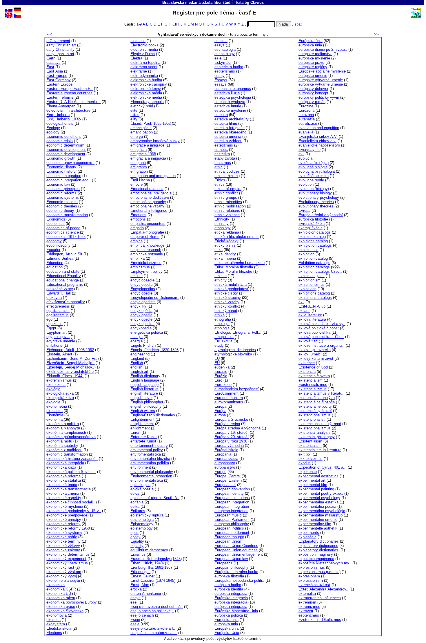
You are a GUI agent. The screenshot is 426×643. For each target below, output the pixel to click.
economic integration (63, 176)
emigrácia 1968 (143, 154)
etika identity (225, 254)
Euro (218, 380)
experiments (308, 532)
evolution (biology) (313, 189)
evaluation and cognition (318, 128)
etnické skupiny (227, 297)
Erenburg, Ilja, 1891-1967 (151, 567)
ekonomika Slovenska (64, 611)
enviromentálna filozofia (150, 458)
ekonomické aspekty (63, 498)
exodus (304, 463)
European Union (227, 541)
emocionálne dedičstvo (149, 197)
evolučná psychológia (316, 171)
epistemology (141, 528)
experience (307, 471)
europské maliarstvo (315, 54)
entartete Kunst (143, 441)
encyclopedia (141, 284)
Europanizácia (226, 458)
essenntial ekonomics (232, 88)
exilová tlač (308, 341)
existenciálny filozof (315, 411)
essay (219, 75)
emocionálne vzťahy (147, 206)
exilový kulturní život (315, 358)
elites (134, 115)
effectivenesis (58, 306)
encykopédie (141, 328)
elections (137, 41)
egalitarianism (58, 310)
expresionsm (309, 576)
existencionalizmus (314, 428)
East (50, 67)
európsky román (311, 102)
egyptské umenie (60, 341)
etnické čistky (226, 293)
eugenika (222, 367)
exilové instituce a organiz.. (321, 345)
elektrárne (138, 71)
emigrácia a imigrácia (148, 158)
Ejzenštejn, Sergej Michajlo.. (70, 363)
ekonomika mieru (60, 598)
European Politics (229, 528)
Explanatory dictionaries (318, 541)
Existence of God (313, 367)
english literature (144, 393)
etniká (219, 315)
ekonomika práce (60, 606)
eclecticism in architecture (68, 110)
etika (218, 250)
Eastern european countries (69, 93)
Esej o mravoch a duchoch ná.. (156, 606)
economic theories (61, 206)
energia (136, 337)
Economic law (58, 184)
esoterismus (224, 71)
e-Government (58, 41)
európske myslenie (314, 58)
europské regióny (312, 67)
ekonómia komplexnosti (66, 432)
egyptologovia (58, 337)
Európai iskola (226, 450)
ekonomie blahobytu (63, 580)
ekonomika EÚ (58, 593)
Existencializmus (312, 384)
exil (301, 302)
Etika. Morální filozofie (233, 271)
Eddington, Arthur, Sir (64, 254)
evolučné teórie (311, 180)
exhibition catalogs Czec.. (320, 271)
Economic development (66, 149)
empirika (137, 258)
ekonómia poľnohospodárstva (71, 437)
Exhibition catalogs (314, 263)
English (136, 363)
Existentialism (310, 441)
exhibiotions (308, 250)
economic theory (60, 210)
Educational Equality (63, 276)
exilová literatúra (312, 319)
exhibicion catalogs (314, 232)
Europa (220, 406)
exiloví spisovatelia (314, 350)
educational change (62, 280)
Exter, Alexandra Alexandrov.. (323, 589)
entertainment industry (149, 445)
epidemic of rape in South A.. (154, 498)
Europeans (223, 563)
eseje (134, 624)
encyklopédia (141, 310)
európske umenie (312, 75)
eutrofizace (307, 123)
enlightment (140, 428)
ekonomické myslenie (64, 506)
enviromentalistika (145, 454)
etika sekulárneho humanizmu (239, 263)
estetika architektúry (231, 119)
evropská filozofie (313, 219)
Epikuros (137, 511)
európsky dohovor (313, 88)
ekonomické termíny (63, 541)
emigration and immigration (153, 176)
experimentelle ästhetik (317, 528)
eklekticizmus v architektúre (70, 371)
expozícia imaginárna (316, 559)
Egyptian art (56, 332)
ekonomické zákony (63, 550)
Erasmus (137, 554)
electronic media (144, 49)
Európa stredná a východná (237, 428)
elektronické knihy (145, 88)
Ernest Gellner (142, 576)
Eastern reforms (59, 97)
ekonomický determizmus (68, 554)
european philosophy (231, 524)
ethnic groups (225, 197)
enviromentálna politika (149, 463)
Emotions (138, 215)
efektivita (54, 297)
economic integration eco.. (68, 180)
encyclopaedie (142, 280)
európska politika (228, 615)
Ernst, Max (139, 585)
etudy (219, 345)
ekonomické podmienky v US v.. (73, 511)
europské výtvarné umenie (320, 80)
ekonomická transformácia (68, 489)
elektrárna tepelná (145, 62)
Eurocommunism (228, 397)
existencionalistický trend (319, 424)
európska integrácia (230, 602)
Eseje (135, 619)
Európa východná (229, 445)
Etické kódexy (226, 241)
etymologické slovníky (233, 354)
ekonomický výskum (63, 572)
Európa (220, 411)
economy (54, 241)
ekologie (53, 402)
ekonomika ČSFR (61, 589)
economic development (65, 154)
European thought (229, 537)
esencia (220, 41)
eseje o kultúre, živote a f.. (152, 628)
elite (133, 110)
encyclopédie (141, 293)
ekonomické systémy (64, 532)
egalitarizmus (57, 315)
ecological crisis (59, 123)
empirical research (145, 250)
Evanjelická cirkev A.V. (318, 136)
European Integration (231, 502)
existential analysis (314, 432)
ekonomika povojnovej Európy (71, 602)
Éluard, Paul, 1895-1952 (150, 123)
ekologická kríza (60, 397)
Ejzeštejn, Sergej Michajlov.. (70, 367)
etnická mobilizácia (230, 284)
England (137, 358)
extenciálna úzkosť (314, 585)
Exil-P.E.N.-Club (311, 306)
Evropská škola (311, 223)
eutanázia (306, 119)
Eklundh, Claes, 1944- (64, 376)
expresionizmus (311, 567)
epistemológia (142, 519)
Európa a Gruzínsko (231, 419)
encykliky (138, 306)
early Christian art (61, 45)
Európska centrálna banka (236, 572)
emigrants (138, 167)
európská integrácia (230, 606)
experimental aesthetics (318, 476)
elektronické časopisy (148, 84)
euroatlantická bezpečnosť (236, 389)
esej (133, 602)
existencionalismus (314, 415)
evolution (306, 184)
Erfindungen (140, 572)
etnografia (222, 319)
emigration (139, 171)
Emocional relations (146, 189)
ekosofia (53, 619)
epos (134, 532)
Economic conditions (63, 136)
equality (136, 545)
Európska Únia (226, 633)
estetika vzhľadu (228, 141)
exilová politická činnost (318, 328)
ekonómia (54, 419)
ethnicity (221, 223)
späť (298, 24)
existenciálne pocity (315, 406)
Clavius (257, 2)
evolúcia (305, 158)
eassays (53, 62)
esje (217, 58)
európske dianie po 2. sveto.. (322, 49)
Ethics (219, 180)
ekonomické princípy (63, 519)
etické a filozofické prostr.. (236, 236)
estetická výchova (229, 102)
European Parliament (232, 519)
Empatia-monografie (147, 232)
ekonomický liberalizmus (67, 563)
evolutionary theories (315, 206)
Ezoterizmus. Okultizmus (319, 619)
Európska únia (310, 41)
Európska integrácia (231, 598)
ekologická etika (60, 393)
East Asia (54, 71)
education (54, 267)
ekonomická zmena (62, 493)
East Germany (58, 80)
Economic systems (62, 197)
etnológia (222, 328)
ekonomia (54, 411)
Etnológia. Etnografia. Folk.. (237, 332)
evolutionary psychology (318, 197)
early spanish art (60, 54)
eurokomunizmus (228, 402)
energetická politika (146, 332)
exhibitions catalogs (315, 297)
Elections (54, 633)
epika (134, 506)
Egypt (51, 328)
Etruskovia (223, 341)
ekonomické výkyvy (63, 545)
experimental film (312, 485)
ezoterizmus (308, 615)
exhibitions (307, 289)
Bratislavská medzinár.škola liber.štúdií (197, 2)
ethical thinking (227, 176)
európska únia (310, 45)
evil (301, 154)
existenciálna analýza (316, 397)
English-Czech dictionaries (152, 415)
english (136, 367)
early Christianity (60, 49)
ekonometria (56, 406)
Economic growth (60, 158)
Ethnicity (221, 219)
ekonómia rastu (59, 441)
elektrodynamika (144, 75)
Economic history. (61, 171)
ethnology (222, 228)
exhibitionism (309, 280)
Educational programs (64, 284)
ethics (219, 184)
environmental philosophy (151, 471)
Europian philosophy (231, 567)
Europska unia (226, 619)
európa (220, 415)
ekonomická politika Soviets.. (71, 471)
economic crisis (59, 141)
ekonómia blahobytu (63, 428)
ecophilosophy (58, 245)
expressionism (310, 580)
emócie (136, 184)
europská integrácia (230, 593)
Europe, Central (227, 476)
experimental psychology (319, 498)
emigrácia (138, 149)
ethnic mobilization (230, 206)
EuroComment (226, 393)
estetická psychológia (232, 97)
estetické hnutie (227, 106)
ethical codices (227, 171)
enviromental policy (146, 450)
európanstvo (224, 467)
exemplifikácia (310, 228)
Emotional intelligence (148, 210)
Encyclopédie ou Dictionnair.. (154, 297)
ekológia (53, 389)
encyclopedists (143, 302)
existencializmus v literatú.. (321, 393)
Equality (137, 541)
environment (140, 467)
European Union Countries (236, 545)
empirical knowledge (147, 245)
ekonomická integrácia (65, 463)
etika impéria (225, 258)
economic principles (63, 189)
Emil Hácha (140, 180)
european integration (231, 511)
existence (306, 363)
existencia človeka (314, 376)
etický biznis (225, 245)
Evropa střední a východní (320, 215)
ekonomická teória (61, 485)
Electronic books (144, 45)
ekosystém (55, 624)
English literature (144, 389)
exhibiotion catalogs (315, 245)
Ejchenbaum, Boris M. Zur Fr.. (71, 358)
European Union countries (236, 550)
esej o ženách (142, 615)
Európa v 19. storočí (231, 432)
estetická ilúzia (227, 93)
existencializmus (312, 389)
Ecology (53, 128)
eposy (135, 537)
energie (136, 341)
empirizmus (140, 267)
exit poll (305, 454)
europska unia (226, 624)
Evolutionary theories (316, 202)
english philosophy (145, 406)
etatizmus (222, 162)
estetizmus (223, 145)
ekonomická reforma (63, 476)
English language (144, 380)
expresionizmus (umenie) (319, 572)
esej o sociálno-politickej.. (152, 611)
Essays (220, 80)
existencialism (310, 380)
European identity (229, 493)
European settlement (231, 532)
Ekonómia (54, 415)
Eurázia (220, 376)
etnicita (220, 276)
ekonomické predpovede (66, 515)
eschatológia (225, 49)
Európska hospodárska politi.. (239, 580)
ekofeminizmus (59, 380)
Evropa (304, 210)
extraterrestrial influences (319, 598)
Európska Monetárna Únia (236, 611)
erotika (136, 589)
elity (133, 119)
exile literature (310, 315)
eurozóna (306, 115)
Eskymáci (222, 62)
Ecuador (53, 250)
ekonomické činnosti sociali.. (70, 502)
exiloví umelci (310, 354)
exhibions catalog (313, 241)
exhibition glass (311, 276)
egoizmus (54, 324)
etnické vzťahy (226, 302)
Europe (220, 471)
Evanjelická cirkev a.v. (317, 141)
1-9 (139, 24)
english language (144, 384)
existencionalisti (311, 419)
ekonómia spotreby (62, 445)
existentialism (310, 445)
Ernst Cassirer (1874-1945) (152, 580)
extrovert (305, 611)
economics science (62, 232)
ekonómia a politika (62, 424)
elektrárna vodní (143, 67)
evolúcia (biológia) (313, 162)
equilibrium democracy (149, 550)
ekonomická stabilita (63, 480)
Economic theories (62, 202)
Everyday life (309, 149)
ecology (52, 132)
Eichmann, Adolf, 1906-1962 (70, 350)
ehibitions (54, 345)
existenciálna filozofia (316, 402)
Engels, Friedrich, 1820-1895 (154, 350)
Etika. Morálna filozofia (233, 267)
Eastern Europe (59, 84)
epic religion (140, 485)
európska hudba (227, 585)
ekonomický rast (60, 567)
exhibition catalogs (314, 267)
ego (49, 319)
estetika (221, 115)
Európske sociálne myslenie (322, 71)
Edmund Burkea (59, 258)
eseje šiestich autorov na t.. (153, 633)
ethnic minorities (228, 202)
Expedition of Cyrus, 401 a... (322, 467)
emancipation (141, 132)
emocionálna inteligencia (151, 193)
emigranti (138, 162)
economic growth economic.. (70, 162)
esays (135, 598)
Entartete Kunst (143, 437)
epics (134, 493)
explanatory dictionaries (318, 545)
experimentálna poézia (317, 506)
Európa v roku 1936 (230, 441)
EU (217, 358)
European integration (231, 506)
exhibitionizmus (311, 284)
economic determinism (65, 145)
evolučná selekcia (313, 176)
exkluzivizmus (310, 458)
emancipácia (141, 128)
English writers (142, 411)
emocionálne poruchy (148, 202)
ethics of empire (227, 189)
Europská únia (226, 628)
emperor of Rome (144, 236)
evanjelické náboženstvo (319, 145)
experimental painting (316, 489)
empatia (137, 228)
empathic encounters (147, 223)
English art (139, 371)
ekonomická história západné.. (72, 458)
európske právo (311, 62)
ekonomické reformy (63, 524)
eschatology (224, 54)
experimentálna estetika (318, 502)
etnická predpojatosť (231, 289)
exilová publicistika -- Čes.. (321, 337)
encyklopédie (141, 319)
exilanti (304, 310)
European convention (232, 489)
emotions (138, 219)
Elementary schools (147, 102)
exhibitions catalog (314, 293)
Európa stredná (227, 424)
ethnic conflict (226, 193)
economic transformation (67, 215)
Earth (50, 58)
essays (220, 84)
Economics (55, 219)
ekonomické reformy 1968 (68, 528)
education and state (62, 271)
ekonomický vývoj (61, 576)
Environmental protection (151, 476)
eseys (219, 45)
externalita (307, 593)
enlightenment (142, 424)
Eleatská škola (58, 628)
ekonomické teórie (61, 537)
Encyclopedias (142, 289)
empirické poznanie (146, 254)
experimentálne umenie (317, 519)
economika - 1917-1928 (65, 236)
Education (54, 263)
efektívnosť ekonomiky (65, 302)
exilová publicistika (314, 332)
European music (228, 515)
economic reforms (61, 193)
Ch (174, 24)
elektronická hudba (146, 80)
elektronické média (146, 93)
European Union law (231, 559)
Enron (135, 432)
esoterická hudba (228, 67)
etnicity (220, 280)
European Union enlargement (238, 554)
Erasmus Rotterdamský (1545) (156, 559)
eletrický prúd (141, 106)
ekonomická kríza (61, 467)
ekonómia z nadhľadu (64, 450)
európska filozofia (229, 576)
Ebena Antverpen (60, 106)
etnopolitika (224, 337)
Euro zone (223, 384)
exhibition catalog (313, 258)
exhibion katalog (312, 236)
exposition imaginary (315, 554)
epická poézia (142, 489)
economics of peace (63, 228)
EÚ (217, 363)
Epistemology (141, 524)
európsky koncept (313, 93)
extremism (307, 602)
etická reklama (226, 232)
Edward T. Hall (58, 293)
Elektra (136, 58)
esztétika (222, 154)
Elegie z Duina (142, 54)
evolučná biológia (312, 167)
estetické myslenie (230, 110)
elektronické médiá (146, 97)
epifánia (136, 502)
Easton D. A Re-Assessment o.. (73, 102)
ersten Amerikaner (145, 593)
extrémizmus (309, 606)
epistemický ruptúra (146, 515)
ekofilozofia (55, 384)
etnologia (222, 324)
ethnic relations (227, 210)
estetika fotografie (229, 128)
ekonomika (55, 585)
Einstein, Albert (59, 354)
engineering (140, 354)
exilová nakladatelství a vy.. (321, 324)
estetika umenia (227, 136)
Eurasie (220, 371)
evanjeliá (305, 132)
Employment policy (146, 271)
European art (225, 485)
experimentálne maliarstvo (320, 515)
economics (55, 223)
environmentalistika (146, 480)
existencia (307, 371)
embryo (136, 136)
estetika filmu (225, 123)
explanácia (307, 537)
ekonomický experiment (66, 559)
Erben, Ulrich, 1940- (147, 563)
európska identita (228, 589)
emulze (136, 276)
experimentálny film (314, 524)
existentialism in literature (319, 450)
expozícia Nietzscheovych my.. (324, 563)
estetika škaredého (230, 132)
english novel (141, 397)
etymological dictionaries (235, 350)
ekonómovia (56, 615)
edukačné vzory (59, 289)
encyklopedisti (142, 324)
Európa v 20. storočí (231, 437)
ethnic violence (227, 215)
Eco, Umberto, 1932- (63, 119)
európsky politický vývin (318, 97)
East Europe (56, 75)
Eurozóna (306, 110)
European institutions (232, 498)
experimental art (311, 480)
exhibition (306, 254)
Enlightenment (142, 419)
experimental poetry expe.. (320, 493)
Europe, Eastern (228, 480)
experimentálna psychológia (321, 511)
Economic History (61, 167)
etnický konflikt (227, 306)
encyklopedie (141, 315)
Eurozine (305, 106)
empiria (136, 241)
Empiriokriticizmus (145, 263)
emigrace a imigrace (147, 145)
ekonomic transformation (67, 454)
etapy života (224, 158)
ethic (218, 167)
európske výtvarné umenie (320, 84)
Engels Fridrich (143, 345)
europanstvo (224, 463)
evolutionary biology (315, 193)
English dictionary (145, 376)
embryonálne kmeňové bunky (155, 141)
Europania (222, 454)
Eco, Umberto (58, 115)
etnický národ (225, 310)
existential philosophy (316, 437)
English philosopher (146, 402)
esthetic (221, 149)
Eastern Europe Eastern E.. (69, 88)
